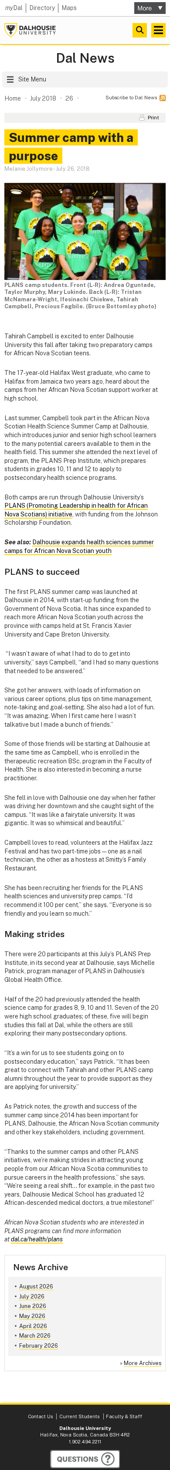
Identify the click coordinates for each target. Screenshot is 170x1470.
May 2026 (32, 1316)
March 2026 (35, 1335)
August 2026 (36, 1286)
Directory (42, 7)
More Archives (143, 1363)
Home (12, 98)
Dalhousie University (30, 30)
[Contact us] (85, 1459)
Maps (69, 7)
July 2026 (31, 1296)
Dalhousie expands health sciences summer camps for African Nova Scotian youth (79, 546)
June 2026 (32, 1306)
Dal (14, 7)
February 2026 (38, 1345)
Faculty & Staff (124, 1416)
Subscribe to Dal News (131, 97)
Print (153, 118)
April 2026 (33, 1326)
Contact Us (40, 1416)
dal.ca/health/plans (37, 1239)
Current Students (79, 1416)
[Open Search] (140, 30)
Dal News (85, 58)
